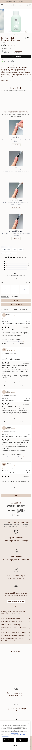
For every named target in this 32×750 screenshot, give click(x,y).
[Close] (28, 723)
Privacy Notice (14, 733)
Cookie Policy (5, 736)
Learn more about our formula (16, 601)
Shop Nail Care (16, 144)
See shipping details (16, 695)
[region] (16, 1)
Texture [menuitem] (14, 253)
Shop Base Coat (16, 176)
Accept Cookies (8, 740)
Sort (16, 309)
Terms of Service (20, 734)
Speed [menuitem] (20, 249)
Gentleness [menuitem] (6, 253)
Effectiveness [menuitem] (6, 249)
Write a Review (20, 305)
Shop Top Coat (16, 238)
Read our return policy (16, 711)
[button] (16, 261)
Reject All (21, 740)
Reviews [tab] (5, 297)
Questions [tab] (15, 297)
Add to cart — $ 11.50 (16, 56)
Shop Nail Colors (16, 207)
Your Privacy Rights (15, 744)
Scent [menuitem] (14, 249)
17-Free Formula (18, 51)
